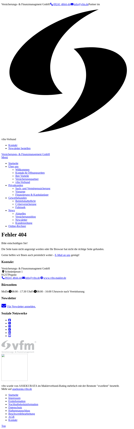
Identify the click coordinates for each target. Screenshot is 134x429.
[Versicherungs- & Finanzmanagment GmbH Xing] (9, 329)
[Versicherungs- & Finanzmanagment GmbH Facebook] (9, 320)
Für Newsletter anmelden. (21, 306)
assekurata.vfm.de (22, 388)
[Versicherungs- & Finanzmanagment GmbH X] (9, 323)
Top (3, 425)
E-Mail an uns (62, 255)
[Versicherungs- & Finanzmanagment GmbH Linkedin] (9, 332)
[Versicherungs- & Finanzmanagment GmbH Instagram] (9, 326)
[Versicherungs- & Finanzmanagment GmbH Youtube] (9, 335)
